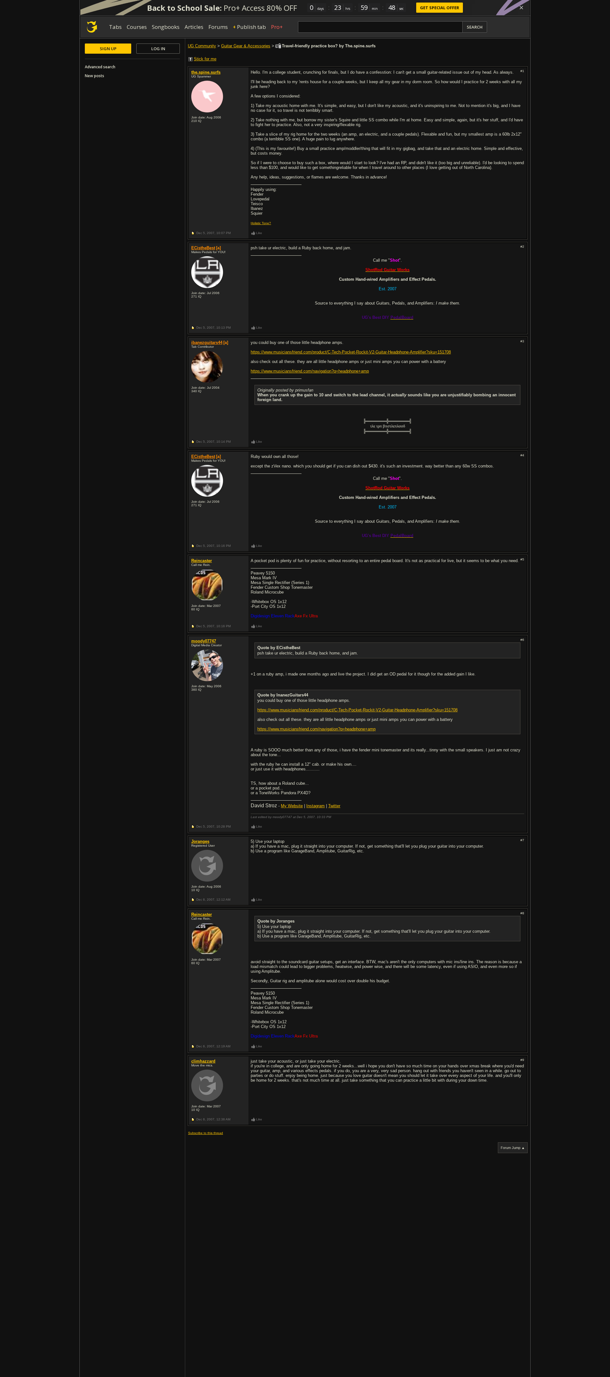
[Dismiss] (521, 8)
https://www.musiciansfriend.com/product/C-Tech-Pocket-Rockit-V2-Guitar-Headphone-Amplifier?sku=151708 (351, 352)
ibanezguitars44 (206, 342)
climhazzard (203, 1061)
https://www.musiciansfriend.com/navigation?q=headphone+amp (310, 371)
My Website (292, 805)
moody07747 (203, 641)
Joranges (200, 841)
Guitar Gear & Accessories (245, 46)
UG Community (202, 46)
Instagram (315, 805)
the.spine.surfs (205, 72)
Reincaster (201, 560)
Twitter (334, 805)
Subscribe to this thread (205, 1133)
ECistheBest (203, 247)
